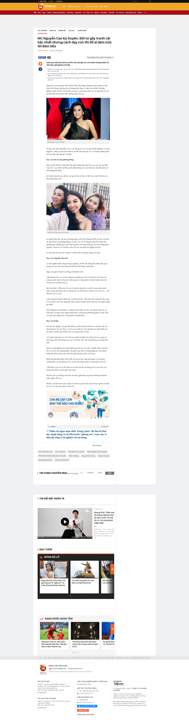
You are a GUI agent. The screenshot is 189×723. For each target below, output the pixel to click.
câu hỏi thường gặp (59, 668)
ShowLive (59, 1)
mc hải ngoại (60, 452)
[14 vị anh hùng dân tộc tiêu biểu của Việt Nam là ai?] (84, 570)
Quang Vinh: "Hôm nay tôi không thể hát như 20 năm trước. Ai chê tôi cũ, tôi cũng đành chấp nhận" (104, 517)
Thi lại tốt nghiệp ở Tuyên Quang (97, 6)
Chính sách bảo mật (85, 714)
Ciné (44, 13)
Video (140, 13)
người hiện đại (104, 456)
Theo (78, 426)
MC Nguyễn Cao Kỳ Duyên (97, 452)
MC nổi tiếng (74, 456)
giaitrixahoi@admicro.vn (86, 702)
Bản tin (53, 31)
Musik (49, 13)
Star (39, 13)
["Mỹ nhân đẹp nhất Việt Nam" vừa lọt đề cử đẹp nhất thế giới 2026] (85, 631)
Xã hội (96, 13)
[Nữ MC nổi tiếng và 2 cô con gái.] (78, 206)
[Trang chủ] (40, 64)
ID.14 (51, 1)
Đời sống (70, 13)
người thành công (89, 456)
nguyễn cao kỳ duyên (76, 452)
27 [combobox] (81, 473)
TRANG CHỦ (35, 12)
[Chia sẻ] (40, 69)
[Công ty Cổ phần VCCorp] (118, 683)
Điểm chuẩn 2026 (74, 6)
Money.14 (78, 13)
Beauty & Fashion (59, 13)
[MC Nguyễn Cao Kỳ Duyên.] (78, 119)
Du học (72, 31)
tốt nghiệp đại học (46, 460)
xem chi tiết (83, 710)
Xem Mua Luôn (131, 13)
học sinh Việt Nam (62, 460)
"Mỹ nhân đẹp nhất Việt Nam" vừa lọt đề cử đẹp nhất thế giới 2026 (85, 644)
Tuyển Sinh (81, 31)
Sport (67, 658)
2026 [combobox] (100, 473)
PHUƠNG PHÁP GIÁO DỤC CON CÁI (53, 456)
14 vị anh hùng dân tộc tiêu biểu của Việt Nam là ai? (83, 581)
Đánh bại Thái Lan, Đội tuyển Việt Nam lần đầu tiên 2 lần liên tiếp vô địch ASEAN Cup (54, 644)
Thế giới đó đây (109, 658)
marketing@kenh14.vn (86, 693)
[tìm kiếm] (150, 1)
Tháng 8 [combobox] (90, 473)
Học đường (120, 13)
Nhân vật (62, 31)
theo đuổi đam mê (46, 452)
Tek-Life (125, 658)
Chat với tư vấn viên (88, 706)
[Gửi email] (49, 57)
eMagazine (43, 1)
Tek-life (111, 13)
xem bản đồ (42, 692)
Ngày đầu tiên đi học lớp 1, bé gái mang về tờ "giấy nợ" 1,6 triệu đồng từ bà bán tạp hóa (53, 582)
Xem (109, 473)
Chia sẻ (42, 57)
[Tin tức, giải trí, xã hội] (49, 6)
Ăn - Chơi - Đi (88, 13)
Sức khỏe (104, 13)
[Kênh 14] (43, 670)
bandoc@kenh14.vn (76, 668)
